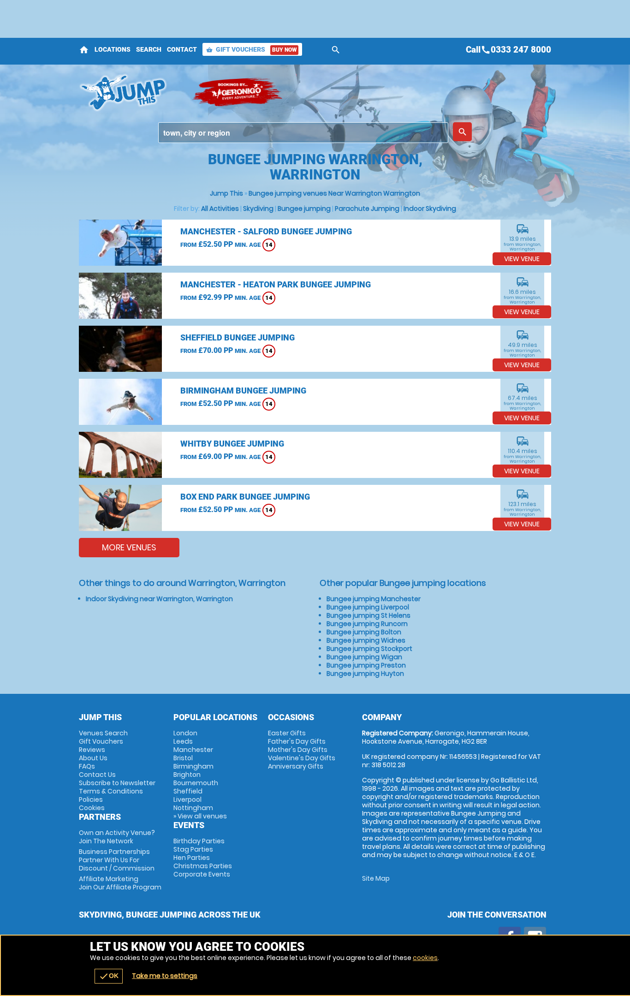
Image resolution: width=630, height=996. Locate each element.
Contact (182, 49)
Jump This (226, 193)
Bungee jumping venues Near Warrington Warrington (334, 193)
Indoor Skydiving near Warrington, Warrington (159, 598)
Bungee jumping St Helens (368, 615)
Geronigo (238, 92)
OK (109, 976)
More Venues (129, 547)
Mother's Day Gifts (297, 749)
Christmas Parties (202, 866)
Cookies (92, 807)
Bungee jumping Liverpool (368, 607)
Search (148, 49)
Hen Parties (191, 857)
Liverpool (187, 799)
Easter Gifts (287, 733)
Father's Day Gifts (297, 741)
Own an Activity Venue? (117, 837)
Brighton (187, 774)
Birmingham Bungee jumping (243, 390)
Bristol (183, 758)
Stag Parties (193, 849)
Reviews (92, 749)
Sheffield (187, 791)
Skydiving (258, 208)
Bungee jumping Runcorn (367, 623)
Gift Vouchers (251, 49)
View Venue (522, 258)
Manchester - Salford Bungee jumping (266, 231)
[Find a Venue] (303, 132)
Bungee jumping (304, 208)
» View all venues (200, 816)
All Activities (220, 208)
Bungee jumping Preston (366, 665)
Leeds (183, 741)
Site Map (376, 878)
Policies (91, 799)
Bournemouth (195, 782)
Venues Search (103, 733)
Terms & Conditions (111, 791)
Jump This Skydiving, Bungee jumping (131, 92)
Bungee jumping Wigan (364, 657)
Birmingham (193, 766)
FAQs (87, 766)
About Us (93, 758)
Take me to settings (164, 975)
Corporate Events (201, 874)
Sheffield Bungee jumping (237, 337)
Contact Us (97, 774)
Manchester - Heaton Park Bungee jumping (275, 284)
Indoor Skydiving (430, 208)
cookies (425, 957)
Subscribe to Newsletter (117, 782)
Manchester (193, 749)
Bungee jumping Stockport (369, 648)
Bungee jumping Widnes (366, 640)
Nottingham (193, 807)
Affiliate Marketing (120, 883)
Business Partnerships (117, 860)
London (185, 733)
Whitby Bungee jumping (232, 443)
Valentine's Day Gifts (301, 758)
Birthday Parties (199, 841)
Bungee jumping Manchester (374, 598)
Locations (113, 49)
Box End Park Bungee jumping (245, 496)
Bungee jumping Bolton (364, 632)
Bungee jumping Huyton (365, 673)
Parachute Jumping (367, 208)
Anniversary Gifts (295, 766)
